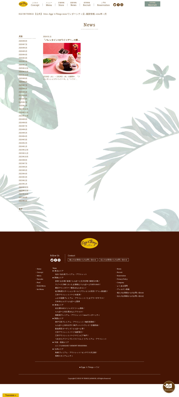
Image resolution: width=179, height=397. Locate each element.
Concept (35, 5)
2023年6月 (23, 167)
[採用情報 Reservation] (152, 4)
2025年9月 (23, 78)
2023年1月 (23, 184)
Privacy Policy (122, 279)
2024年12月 (23, 109)
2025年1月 (23, 106)
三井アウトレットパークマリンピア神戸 (71, 335)
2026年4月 (23, 55)
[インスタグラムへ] (121, 4)
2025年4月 (23, 95)
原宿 (57, 281)
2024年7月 (23, 126)
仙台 (57, 274)
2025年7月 (23, 85)
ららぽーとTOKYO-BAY (90, 284)
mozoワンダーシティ (91, 315)
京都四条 (94, 325)
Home (39, 269)
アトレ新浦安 (101, 291)
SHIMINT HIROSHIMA (78, 346)
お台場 (63, 281)
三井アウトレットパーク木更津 (67, 295)
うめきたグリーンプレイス (66, 339)
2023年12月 (23, 150)
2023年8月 (23, 160)
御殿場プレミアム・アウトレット (68, 315)
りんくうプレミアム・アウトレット (92, 339)
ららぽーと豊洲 (73, 301)
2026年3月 (23, 58)
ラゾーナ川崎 (60, 284)
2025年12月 (23, 68)
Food (38, 282)
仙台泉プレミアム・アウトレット (73, 274)
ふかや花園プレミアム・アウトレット (70, 298)
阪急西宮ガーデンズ (63, 329)
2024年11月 (23, 112)
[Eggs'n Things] (23, 5)
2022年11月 (23, 191)
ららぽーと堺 (78, 329)
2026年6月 (23, 48)
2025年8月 (23, 82)
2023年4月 (23, 174)
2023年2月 (23, 180)
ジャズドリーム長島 (75, 308)
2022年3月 (23, 201)
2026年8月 (23, 41)
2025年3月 (23, 99)
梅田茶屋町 (89, 322)
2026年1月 (23, 65)
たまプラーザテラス (95, 298)
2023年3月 (23, 177)
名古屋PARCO (60, 308)
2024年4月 (23, 136)
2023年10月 (23, 157)
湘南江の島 (93, 281)
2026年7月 (23, 44)
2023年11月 (23, 153)
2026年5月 (23, 51)
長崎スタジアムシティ (64, 356)
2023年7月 (23, 163)
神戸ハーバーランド (81, 325)
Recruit (87, 5)
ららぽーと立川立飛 (80, 281)
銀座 (68, 281)
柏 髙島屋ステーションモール (67, 291)
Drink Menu (41, 286)
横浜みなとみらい (78, 288)
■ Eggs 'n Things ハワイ (89, 367)
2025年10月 (23, 75)
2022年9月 (23, 197)
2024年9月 (23, 119)
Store (61, 5)
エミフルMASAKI (62, 346)
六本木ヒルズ (60, 301)
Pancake (40, 279)
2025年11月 (23, 72)
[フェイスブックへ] (118, 4)
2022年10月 (23, 194)
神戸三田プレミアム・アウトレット (69, 322)
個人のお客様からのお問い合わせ (82, 260)
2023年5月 (23, 170)
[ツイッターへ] (114, 4)
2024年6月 (23, 129)
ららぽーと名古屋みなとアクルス (68, 312)
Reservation (103, 5)
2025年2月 (23, 102)
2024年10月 (23, 116)
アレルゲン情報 (123, 289)
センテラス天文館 (89, 352)
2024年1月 (23, 146)
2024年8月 (23, 123)
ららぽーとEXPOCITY (63, 325)
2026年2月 (23, 61)
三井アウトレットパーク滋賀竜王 (68, 332)
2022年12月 (23, 187)
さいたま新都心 (73, 284)
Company (120, 282)
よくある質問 (122, 286)
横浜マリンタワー (62, 288)
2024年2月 (23, 143)
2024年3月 (23, 140)
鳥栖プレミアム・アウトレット (67, 352)
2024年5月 (23, 133)
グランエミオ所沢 (87, 291)
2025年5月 (23, 92)
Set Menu (40, 289)
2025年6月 (23, 89)
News (73, 5)
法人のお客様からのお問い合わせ (113, 260)
